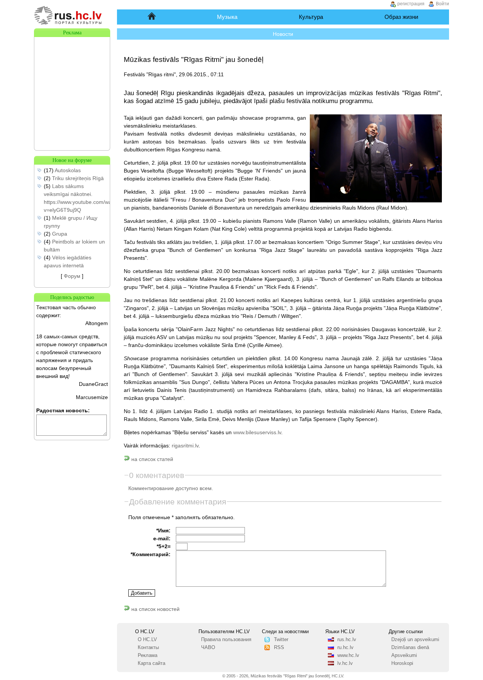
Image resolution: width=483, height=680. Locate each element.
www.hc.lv (348, 655)
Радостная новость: (63, 410)
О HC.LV (147, 639)
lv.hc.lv (345, 663)
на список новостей (155, 609)
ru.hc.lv (345, 647)
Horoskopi (402, 663)
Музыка (227, 17)
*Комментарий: (151, 554)
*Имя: (163, 530)
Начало (152, 17)
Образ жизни (401, 17)
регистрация (411, 3)
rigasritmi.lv (185, 446)
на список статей (151, 459)
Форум (72, 276)
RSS (279, 647)
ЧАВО (208, 647)
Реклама (147, 655)
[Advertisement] (72, 75)
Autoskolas (68, 170)
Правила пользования (226, 639)
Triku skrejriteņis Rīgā (78, 178)
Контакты (148, 647)
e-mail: (162, 538)
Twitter (281, 639)
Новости (283, 34)
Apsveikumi (404, 655)
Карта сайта (151, 663)
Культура (311, 17)
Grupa (59, 234)
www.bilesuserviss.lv (257, 432)
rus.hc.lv (346, 639)
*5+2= (164, 546)
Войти (442, 3)
